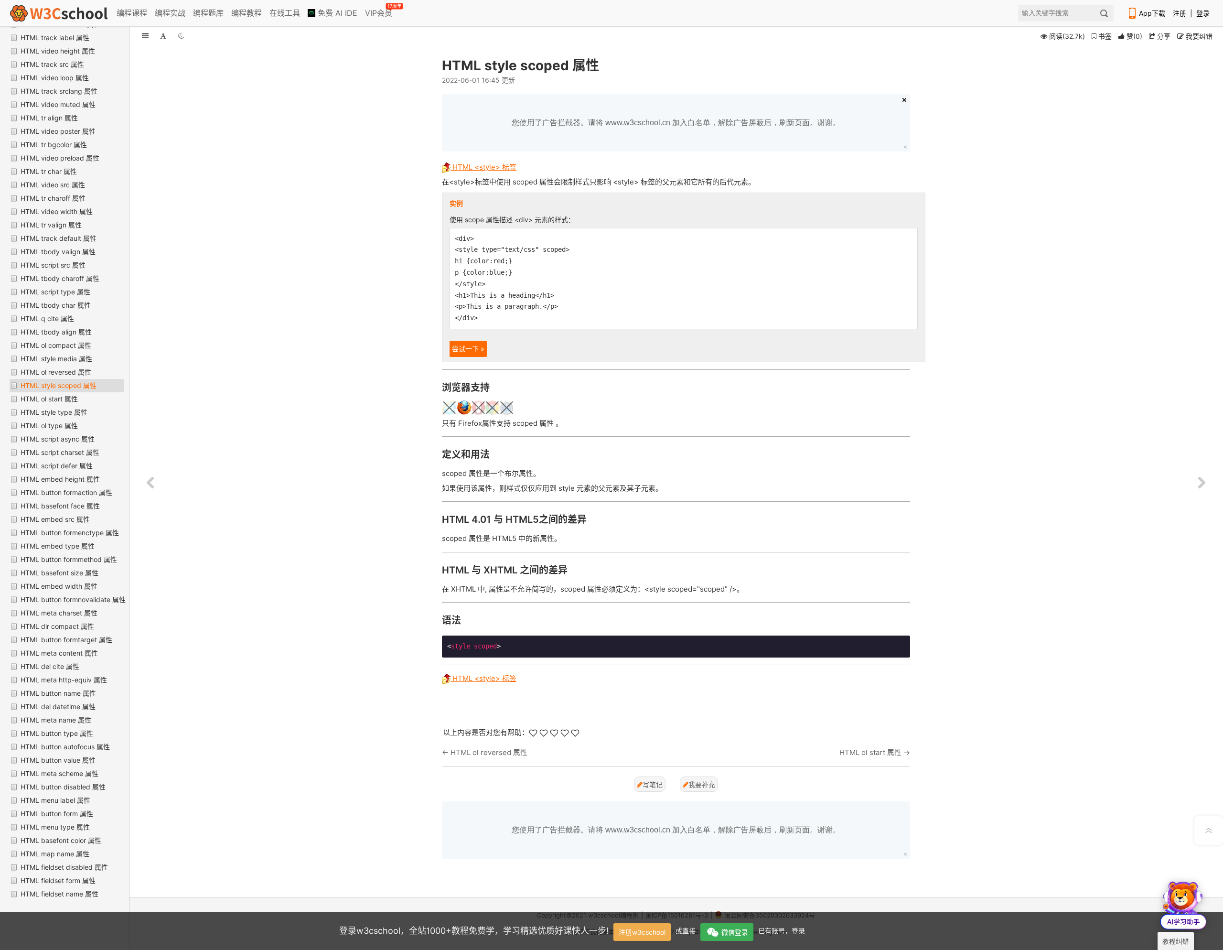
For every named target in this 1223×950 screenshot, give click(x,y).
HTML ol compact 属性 (56, 345)
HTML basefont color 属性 (61, 840)
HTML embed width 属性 (59, 586)
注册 (1179, 13)
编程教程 (246, 13)
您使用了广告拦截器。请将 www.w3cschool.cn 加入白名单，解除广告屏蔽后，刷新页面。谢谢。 (676, 123)
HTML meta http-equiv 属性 (64, 680)
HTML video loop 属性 (55, 78)
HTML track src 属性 (52, 64)
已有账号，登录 (781, 931)
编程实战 (170, 13)
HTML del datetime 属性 (58, 706)
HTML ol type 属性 (49, 425)
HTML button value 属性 (58, 760)
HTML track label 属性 (55, 37)
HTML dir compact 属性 (57, 626)
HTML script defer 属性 (57, 466)
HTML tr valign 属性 (51, 225)
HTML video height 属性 (58, 51)
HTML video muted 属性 (58, 104)
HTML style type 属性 (54, 412)
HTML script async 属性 (58, 439)
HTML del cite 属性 (50, 666)
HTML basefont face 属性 (60, 506)
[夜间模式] (181, 36)
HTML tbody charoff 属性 (60, 278)
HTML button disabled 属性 (63, 787)
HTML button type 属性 (57, 733)
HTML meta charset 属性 (59, 613)
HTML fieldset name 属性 (59, 894)
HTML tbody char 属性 (56, 305)
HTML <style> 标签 (483, 167)
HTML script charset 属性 (60, 452)
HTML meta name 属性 (56, 720)
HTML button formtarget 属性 (66, 640)
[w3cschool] (59, 13)
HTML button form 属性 (57, 814)
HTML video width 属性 (57, 211)
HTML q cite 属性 (47, 318)
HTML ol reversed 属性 (56, 372)
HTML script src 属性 (53, 265)
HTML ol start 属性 (49, 399)
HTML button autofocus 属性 (65, 747)
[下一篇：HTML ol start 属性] (1201, 483)
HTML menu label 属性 (55, 800)
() (1134, 36)
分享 (1162, 36)
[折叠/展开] (145, 36)
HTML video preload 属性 (60, 158)
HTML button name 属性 (58, 693)
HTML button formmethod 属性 (69, 559)
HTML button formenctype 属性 (70, 533)
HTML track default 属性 (59, 238)
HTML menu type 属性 (55, 827)
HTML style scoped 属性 (59, 385)
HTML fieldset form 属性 (58, 880)
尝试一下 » (468, 349)
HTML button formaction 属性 (66, 492)
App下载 (1152, 13)
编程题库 (208, 13)
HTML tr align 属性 (49, 118)
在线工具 (284, 13)
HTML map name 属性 (55, 854)
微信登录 (734, 932)
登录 (1203, 13)
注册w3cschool (642, 932)
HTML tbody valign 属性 (58, 252)
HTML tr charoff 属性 (53, 198)
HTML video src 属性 (53, 185)
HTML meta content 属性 (59, 653)
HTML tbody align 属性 (56, 332)
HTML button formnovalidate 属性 (73, 599)
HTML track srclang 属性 (59, 91)
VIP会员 (379, 11)
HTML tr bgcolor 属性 (54, 144)
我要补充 (701, 784)
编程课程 (132, 13)
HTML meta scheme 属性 (59, 773)
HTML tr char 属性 (49, 171)
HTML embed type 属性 (58, 546)
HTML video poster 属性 (58, 131)
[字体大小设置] (163, 36)
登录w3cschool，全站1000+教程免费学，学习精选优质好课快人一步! (474, 931)
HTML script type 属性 (55, 292)
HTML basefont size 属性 (59, 573)
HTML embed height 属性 (60, 479)
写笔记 (653, 784)
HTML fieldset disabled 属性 (64, 867)
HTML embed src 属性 (55, 519)
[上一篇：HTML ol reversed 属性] (150, 483)
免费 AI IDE (336, 13)
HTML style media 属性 (56, 359)
